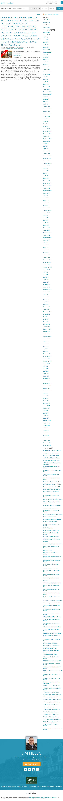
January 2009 (46, 440)
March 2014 (46, 321)
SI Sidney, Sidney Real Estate (50, 643)
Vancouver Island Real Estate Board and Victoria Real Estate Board (42, 797)
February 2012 (46, 378)
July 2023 (45, 96)
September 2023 (47, 94)
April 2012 (45, 373)
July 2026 (45, 37)
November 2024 (47, 72)
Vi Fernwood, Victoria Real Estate (51, 702)
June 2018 (45, 217)
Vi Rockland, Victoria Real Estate (51, 716)
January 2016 (46, 287)
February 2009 (46, 438)
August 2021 (46, 141)
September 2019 (47, 190)
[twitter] (29, 769)
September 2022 (47, 114)
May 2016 (45, 277)
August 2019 (46, 193)
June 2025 (45, 57)
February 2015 (46, 306)
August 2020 (46, 166)
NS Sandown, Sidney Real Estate (51, 578)
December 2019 (47, 183)
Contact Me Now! (31, 764)
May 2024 (45, 79)
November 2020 (47, 158)
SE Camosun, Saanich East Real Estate (52, 600)
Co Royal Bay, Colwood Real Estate (51, 457)
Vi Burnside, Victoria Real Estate (51, 692)
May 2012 (45, 371)
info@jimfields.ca (51, 3)
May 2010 (45, 413)
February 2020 (46, 180)
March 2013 (46, 351)
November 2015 (47, 289)
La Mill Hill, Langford (48, 528)
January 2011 (46, 405)
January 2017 (46, 257)
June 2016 (45, 274)
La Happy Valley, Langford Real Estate (52, 519)
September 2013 (47, 336)
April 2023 (45, 104)
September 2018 (47, 210)
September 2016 (47, 267)
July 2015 (45, 294)
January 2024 (46, 89)
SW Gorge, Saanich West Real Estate (52, 660)
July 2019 (45, 195)
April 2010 (45, 415)
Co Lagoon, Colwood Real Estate (51, 453)
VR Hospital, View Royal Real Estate (52, 719)
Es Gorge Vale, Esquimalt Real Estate (52, 489)
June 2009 (45, 430)
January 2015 (46, 309)
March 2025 (46, 64)
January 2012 (46, 381)
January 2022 (46, 128)
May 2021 (45, 146)
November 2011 (47, 386)
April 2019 (45, 203)
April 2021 (45, 148)
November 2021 (47, 133)
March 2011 (46, 400)
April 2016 (45, 279)
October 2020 (46, 161)
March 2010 (46, 418)
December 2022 (47, 109)
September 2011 (47, 391)
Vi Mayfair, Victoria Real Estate (50, 714)
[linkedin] (33, 769)
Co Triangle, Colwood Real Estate (51, 460)
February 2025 (46, 67)
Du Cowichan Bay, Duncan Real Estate (52, 481)
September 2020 (47, 163)
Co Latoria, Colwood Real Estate (51, 455)
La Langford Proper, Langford (50, 521)
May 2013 (45, 346)
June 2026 (45, 39)
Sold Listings (46, 27)
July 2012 (45, 366)
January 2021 (46, 153)
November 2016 (47, 262)
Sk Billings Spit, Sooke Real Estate (51, 645)
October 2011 (46, 388)
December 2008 (47, 443)
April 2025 (45, 62)
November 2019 (47, 185)
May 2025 (45, 59)
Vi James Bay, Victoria (48, 707)
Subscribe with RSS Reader (51, 14)
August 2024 (46, 74)
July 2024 (45, 77)
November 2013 (47, 331)
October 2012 (46, 358)
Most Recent (46, 32)
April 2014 (45, 319)
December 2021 (47, 131)
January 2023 (46, 106)
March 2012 (46, 376)
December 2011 (47, 383)
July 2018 (45, 215)
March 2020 (46, 178)
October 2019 (46, 188)
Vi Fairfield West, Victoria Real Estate (52, 699)
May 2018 (45, 220)
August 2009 (46, 425)
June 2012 (45, 368)
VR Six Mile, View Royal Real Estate (51, 721)
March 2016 (46, 282)
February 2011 (46, 403)
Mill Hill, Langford (47, 550)
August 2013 (46, 339)
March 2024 (46, 84)
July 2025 (45, 54)
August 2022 (46, 116)
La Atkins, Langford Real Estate (50, 508)
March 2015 (46, 304)
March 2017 (46, 252)
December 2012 (47, 353)
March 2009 (46, 435)
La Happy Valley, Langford (49, 516)
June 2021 (45, 143)
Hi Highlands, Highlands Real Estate (51, 505)
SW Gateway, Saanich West (50, 654)
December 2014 (47, 311)
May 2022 (45, 123)
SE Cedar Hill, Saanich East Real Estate (52, 603)
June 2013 (45, 344)
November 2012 (47, 356)
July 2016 (45, 272)
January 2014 (46, 326)
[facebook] (25, 769)
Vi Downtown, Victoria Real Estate (51, 697)
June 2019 (45, 198)
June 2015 (45, 297)
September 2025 (47, 52)
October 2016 (46, 264)
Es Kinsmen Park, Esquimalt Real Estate (14, 48)
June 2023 (45, 99)
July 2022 (45, 119)
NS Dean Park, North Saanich (50, 568)
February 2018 (46, 227)
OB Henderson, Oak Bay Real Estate (52, 583)
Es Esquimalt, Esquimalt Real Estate (51, 486)
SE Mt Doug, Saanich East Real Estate (52, 627)
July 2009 (45, 428)
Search (60, 8)
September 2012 (47, 361)
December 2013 (47, 329)
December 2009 (47, 420)
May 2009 (45, 433)
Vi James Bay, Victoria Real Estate (51, 709)
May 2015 (45, 299)
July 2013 (45, 341)
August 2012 (46, 363)
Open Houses (46, 24)
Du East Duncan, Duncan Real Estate (52, 484)
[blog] (37, 769)
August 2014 (46, 314)
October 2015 (46, 292)
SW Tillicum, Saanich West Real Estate (52, 685)
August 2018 (46, 213)
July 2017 (45, 242)
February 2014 (46, 324)
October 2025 (46, 49)
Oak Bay (45, 580)
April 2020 (45, 175)
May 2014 (45, 316)
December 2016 (47, 260)
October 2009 (46, 423)
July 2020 (45, 168)
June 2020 (45, 170)
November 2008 (47, 445)
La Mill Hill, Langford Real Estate (51, 530)
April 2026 (45, 44)
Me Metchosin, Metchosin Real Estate (52, 544)
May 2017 (45, 247)
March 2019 (46, 205)
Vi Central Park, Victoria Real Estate (52, 694)
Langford (45, 541)
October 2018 (46, 208)
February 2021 (46, 151)
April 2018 (45, 222)
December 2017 (47, 232)
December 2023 (47, 91)
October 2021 (46, 136)
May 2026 (45, 42)
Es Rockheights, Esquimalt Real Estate (52, 499)
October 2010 (46, 408)
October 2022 (46, 111)
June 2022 (45, 121)
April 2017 (45, 250)
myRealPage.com (31, 793)
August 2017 (46, 240)
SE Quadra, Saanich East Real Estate (52, 633)
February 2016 (46, 284)
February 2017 (46, 255)
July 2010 (45, 410)
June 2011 (45, 396)
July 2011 (45, 393)
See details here (17, 55)
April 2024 (45, 81)
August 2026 (46, 34)
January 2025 (46, 69)
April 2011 (45, 398)
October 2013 (46, 334)
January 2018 (46, 230)
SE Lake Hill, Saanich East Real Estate (52, 616)
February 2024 (46, 86)
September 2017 (47, 237)
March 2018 (46, 225)
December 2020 (47, 156)
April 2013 (45, 349)
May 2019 (45, 200)
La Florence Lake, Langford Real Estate (52, 514)
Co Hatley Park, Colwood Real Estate (52, 450)
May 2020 (45, 173)
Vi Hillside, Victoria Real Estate (50, 704)
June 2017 (45, 245)
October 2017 (46, 235)
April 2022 (45, 126)
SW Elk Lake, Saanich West (49, 648)
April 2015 (45, 302)
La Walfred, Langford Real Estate (51, 536)
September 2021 (47, 138)
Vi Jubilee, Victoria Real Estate (50, 712)
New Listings (46, 22)
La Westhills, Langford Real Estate (51, 539)
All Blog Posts (46, 19)
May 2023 (45, 101)
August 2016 (46, 269)
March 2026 (46, 47)
